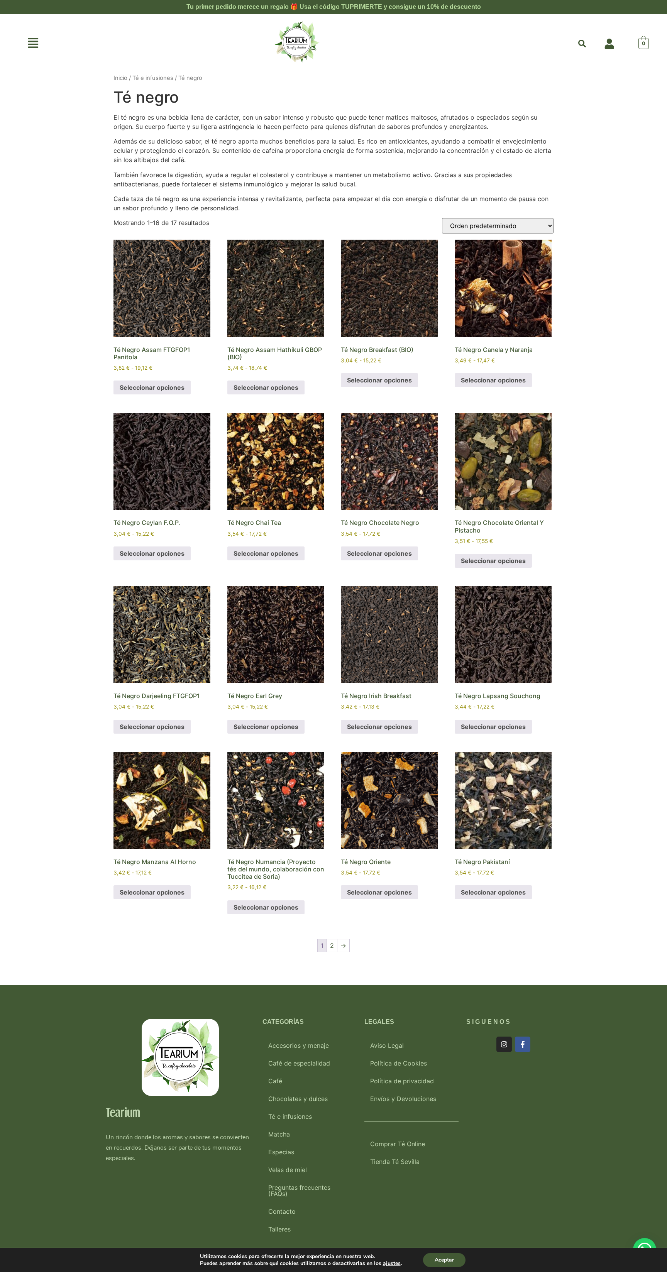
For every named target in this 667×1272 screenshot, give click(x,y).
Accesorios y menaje (298, 1045)
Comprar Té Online (397, 1144)
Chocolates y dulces (298, 1099)
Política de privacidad (402, 1081)
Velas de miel (287, 1170)
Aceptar (444, 1260)
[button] (33, 43)
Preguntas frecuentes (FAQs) (299, 1191)
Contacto (282, 1211)
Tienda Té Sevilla (395, 1161)
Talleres (279, 1229)
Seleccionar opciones (152, 387)
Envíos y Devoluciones (403, 1099)
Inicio (120, 77)
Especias (281, 1152)
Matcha (279, 1134)
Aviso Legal (387, 1045)
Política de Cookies (398, 1063)
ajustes (392, 1263)
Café (275, 1081)
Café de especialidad (299, 1063)
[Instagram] (504, 1044)
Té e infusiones (152, 77)
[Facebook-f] (522, 1044)
